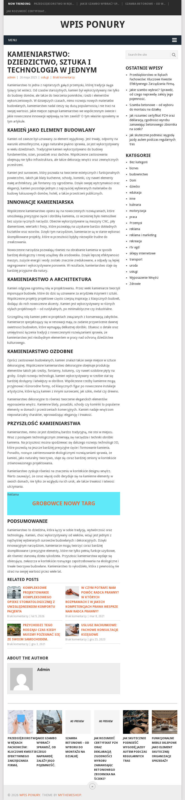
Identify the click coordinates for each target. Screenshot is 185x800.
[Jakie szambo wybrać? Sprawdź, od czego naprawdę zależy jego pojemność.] (49, 722)
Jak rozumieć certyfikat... (26, 11)
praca (133, 217)
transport (136, 259)
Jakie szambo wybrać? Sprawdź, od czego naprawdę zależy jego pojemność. (151, 94)
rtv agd (134, 247)
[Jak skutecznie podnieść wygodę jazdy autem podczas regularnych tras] (135, 722)
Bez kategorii (139, 162)
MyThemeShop (69, 795)
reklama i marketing (143, 235)
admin (11, 77)
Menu (12, 40)
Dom (133, 180)
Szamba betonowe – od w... (145, 3)
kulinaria (135, 204)
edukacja (135, 192)
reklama (135, 229)
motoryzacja (138, 211)
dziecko (135, 186)
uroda (134, 265)
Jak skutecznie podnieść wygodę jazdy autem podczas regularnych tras (153, 139)
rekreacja (136, 241)
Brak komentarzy (64, 77)
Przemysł (136, 223)
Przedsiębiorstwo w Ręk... (54, 3)
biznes (134, 168)
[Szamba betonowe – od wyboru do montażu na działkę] (78, 722)
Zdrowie (135, 284)
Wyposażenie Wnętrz (144, 277)
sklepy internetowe (142, 253)
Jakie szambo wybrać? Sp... (99, 3)
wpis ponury (92, 24)
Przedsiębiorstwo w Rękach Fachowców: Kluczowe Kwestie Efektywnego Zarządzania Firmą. (152, 79)
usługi (45, 77)
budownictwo (139, 174)
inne (132, 198)
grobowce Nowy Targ (63, 503)
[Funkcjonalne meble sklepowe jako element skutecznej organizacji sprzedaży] (164, 722)
